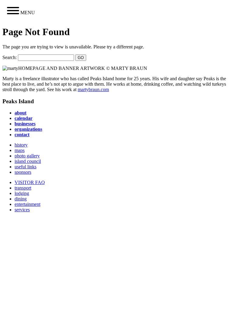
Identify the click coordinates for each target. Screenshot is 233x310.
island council (28, 161)
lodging (22, 193)
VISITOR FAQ (30, 182)
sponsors (23, 172)
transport (23, 187)
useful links (25, 166)
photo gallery (27, 155)
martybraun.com (93, 89)
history (21, 144)
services (22, 209)
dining (21, 198)
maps (20, 150)
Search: (9, 57)
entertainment (27, 204)
